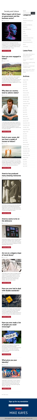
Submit (18, 408)
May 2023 (25, 164)
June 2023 (25, 161)
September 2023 (26, 155)
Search (24, 10)
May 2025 (25, 112)
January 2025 (25, 120)
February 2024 (26, 144)
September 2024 (26, 129)
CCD (31, 418)
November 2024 (26, 125)
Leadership (25, 35)
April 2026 (25, 88)
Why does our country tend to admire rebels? (28, 66)
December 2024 (26, 123)
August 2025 (25, 105)
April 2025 (25, 114)
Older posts (5, 394)
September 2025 (26, 103)
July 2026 (25, 82)
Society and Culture (27, 40)
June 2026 (25, 84)
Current (24, 22)
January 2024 (25, 146)
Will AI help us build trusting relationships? (29, 63)
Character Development (28, 20)
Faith (24, 31)
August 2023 (25, 157)
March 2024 (25, 142)
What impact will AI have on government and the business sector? (29, 55)
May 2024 (25, 138)
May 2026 (25, 86)
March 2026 (25, 90)
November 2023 (26, 151)
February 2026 (26, 92)
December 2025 (26, 97)
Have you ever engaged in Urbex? (28, 59)
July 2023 (25, 159)
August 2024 (25, 131)
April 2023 (25, 166)
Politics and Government (28, 37)
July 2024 (25, 133)
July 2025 (25, 107)
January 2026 (25, 95)
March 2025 (25, 116)
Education (25, 27)
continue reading (6, 50)
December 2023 (26, 148)
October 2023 (26, 153)
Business (25, 18)
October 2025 (26, 101)
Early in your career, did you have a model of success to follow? (29, 71)
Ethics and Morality (27, 29)
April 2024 (25, 140)
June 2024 (25, 135)
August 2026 (25, 79)
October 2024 (26, 127)
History (24, 33)
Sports (24, 44)
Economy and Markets (27, 24)
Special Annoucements (27, 42)
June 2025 (25, 110)
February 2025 (26, 118)
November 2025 (26, 99)
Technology (25, 46)
